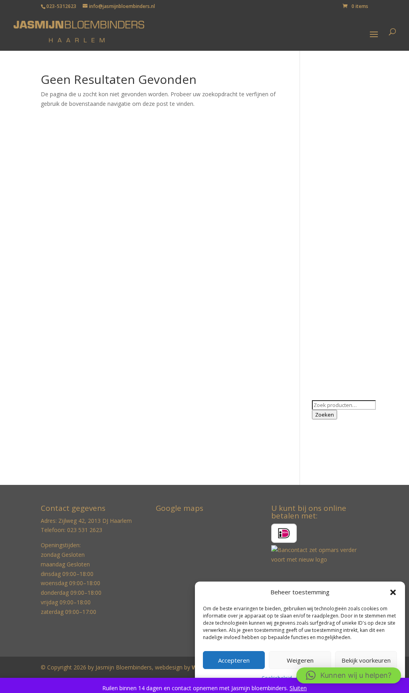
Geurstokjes (327, 158)
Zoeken (324, 414)
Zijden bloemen (332, 371)
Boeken (322, 109)
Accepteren (234, 660)
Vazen (320, 337)
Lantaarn (323, 253)
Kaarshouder (328, 204)
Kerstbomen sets (334, 241)
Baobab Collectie (334, 96)
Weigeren (300, 660)
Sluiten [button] (298, 688)
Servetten (324, 312)
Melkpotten (326, 266)
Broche (321, 121)
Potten (321, 300)
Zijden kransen (331, 383)
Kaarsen (322, 192)
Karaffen (323, 229)
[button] (393, 592)
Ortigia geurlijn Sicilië (338, 278)
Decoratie (325, 145)
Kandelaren (326, 216)
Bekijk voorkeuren (366, 660)
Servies (321, 324)
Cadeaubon (326, 133)
